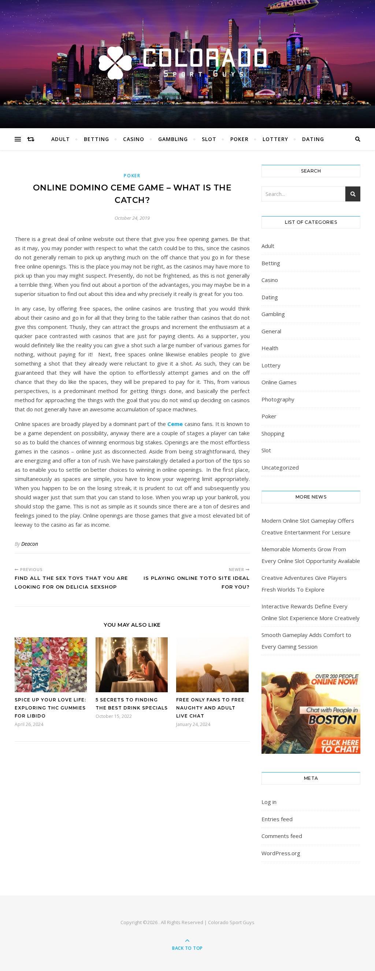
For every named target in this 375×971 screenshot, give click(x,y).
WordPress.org (280, 853)
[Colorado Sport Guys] (187, 62)
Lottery (275, 139)
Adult (60, 139)
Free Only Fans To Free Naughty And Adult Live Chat (210, 708)
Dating (313, 139)
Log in (268, 801)
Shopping (273, 433)
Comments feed (281, 836)
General (271, 331)
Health (269, 348)
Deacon (29, 543)
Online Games (279, 382)
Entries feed (277, 819)
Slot (209, 139)
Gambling (173, 139)
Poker (239, 139)
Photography (277, 399)
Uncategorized (280, 467)
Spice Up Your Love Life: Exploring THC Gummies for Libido (50, 708)
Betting (96, 139)
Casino (133, 139)
